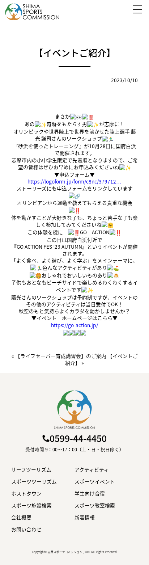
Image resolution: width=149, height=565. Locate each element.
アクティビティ (91, 469)
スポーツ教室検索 (94, 505)
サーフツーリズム (31, 469)
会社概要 (21, 517)
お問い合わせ (26, 529)
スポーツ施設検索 (31, 505)
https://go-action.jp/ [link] (74, 325)
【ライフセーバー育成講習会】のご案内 (60, 355)
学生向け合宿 (89, 493)
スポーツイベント (94, 481)
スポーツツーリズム (34, 481)
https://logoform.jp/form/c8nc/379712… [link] (74, 181)
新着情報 (84, 517)
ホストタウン (26, 493)
